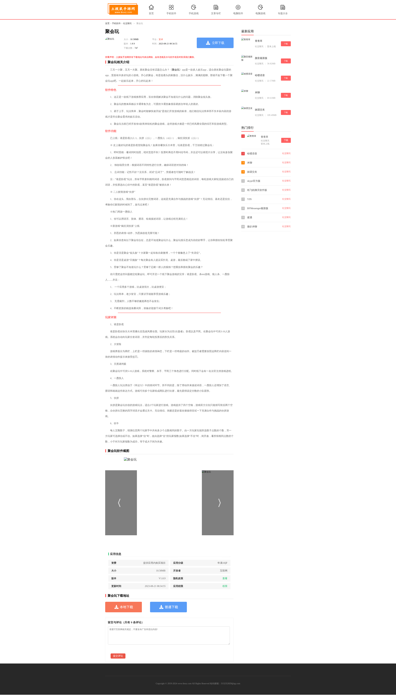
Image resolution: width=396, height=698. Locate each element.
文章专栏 (216, 13)
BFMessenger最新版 (257, 208)
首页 (151, 13)
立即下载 (218, 43)
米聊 (257, 92)
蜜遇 (249, 217)
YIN (249, 199)
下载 (286, 44)
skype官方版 (253, 181)
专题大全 (283, 13)
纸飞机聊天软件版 (257, 190)
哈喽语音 (260, 75)
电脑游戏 (260, 13)
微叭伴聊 (252, 226)
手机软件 (171, 13)
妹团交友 (260, 109)
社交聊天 (127, 23)
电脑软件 (238, 13)
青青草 (258, 41)
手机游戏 (194, 13)
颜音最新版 (261, 58)
